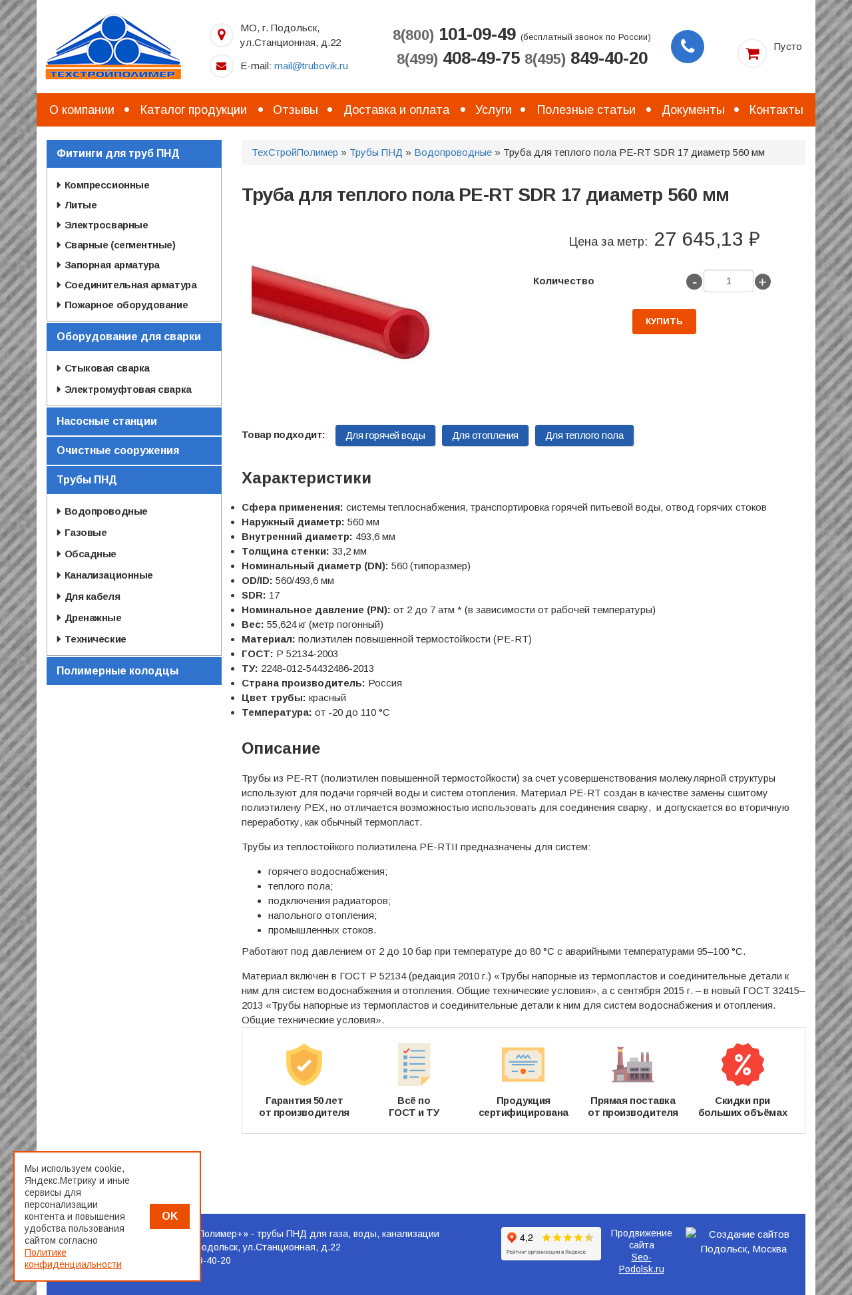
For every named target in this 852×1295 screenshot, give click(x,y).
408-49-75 (458, 58)
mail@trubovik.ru (311, 65)
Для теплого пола (584, 435)
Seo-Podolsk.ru (641, 1263)
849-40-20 (586, 58)
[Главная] (113, 45)
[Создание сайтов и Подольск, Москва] (744, 1241)
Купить (664, 321)
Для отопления (485, 435)
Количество (563, 280)
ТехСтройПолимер (295, 152)
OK (170, 1216)
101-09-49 (454, 34)
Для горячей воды (385, 435)
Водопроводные (453, 152)
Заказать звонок (687, 46)
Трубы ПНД (376, 152)
